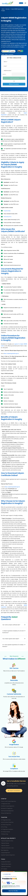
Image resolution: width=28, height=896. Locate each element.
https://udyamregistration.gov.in (11, 353)
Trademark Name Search (6, 864)
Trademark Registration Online (7, 840)
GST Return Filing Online (6, 824)
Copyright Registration (5, 852)
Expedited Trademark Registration (8, 854)
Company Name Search (5, 861)
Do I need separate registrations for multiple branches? (13, 645)
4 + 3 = (4, 74)
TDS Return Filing (4, 834)
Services (8, 9)
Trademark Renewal (5, 843)
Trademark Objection (5, 845)
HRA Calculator (4, 871)
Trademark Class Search (6, 866)
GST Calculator (4, 868)
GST (21, 307)
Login (21, 3)
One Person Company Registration (7, 806)
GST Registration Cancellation (7, 829)
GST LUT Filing (4, 827)
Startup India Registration (6, 813)
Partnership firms (7, 216)
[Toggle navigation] (25, 3)
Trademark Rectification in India (7, 847)
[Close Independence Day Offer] (25, 873)
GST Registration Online (6, 819)
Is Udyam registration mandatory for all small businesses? (13, 631)
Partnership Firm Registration (6, 808)
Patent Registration (4, 850)
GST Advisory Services (5, 831)
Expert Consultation (15, 790)
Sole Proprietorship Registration (7, 810)
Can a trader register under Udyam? (13, 638)
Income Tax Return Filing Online (7, 822)
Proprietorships (7, 210)
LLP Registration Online (5, 803)
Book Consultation (14, 84)
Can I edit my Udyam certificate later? (13, 625)
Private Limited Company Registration (8, 801)
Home (3, 9)
